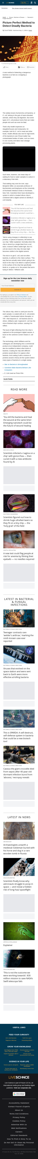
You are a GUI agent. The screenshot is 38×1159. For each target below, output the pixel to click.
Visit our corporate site (22, 1088)
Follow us (22, 67)
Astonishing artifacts (27, 1040)
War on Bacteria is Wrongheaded (16, 364)
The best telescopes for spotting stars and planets (11, 1069)
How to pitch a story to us (19, 1139)
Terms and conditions (19, 1114)
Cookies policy (19, 1121)
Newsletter (32, 67)
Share (7, 67)
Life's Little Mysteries (11, 1038)
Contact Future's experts (19, 1106)
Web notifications (19, 1128)
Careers (19, 1132)
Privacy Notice (23, 296)
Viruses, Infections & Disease (16, 17)
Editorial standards (19, 1135)
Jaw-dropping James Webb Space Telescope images (11, 1050)
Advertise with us (19, 1125)
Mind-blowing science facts (27, 1068)
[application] (19, 158)
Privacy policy (19, 1117)
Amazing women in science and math (27, 1050)
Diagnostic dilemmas (11, 1040)
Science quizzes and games (11, 1065)
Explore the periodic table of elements (11, 1054)
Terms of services (21, 294)
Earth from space (27, 1038)
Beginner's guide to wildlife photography (27, 1065)
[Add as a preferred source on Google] (19, 1094)
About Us (19, 1110)
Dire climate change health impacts (22, 8)
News (30, 30)
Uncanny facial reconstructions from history (27, 1054)
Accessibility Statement (19, 1103)
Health (4, 17)
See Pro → (24, 2)
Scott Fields (8, 30)
